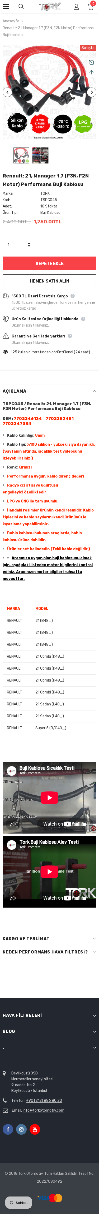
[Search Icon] (26, 6)
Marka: (8, 193)
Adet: (7, 206)
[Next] (91, 92)
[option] (49, 92)
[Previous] (7, 92)
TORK (45, 193)
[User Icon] (76, 7)
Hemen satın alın (49, 281)
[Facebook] (8, 1129)
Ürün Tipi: (10, 212)
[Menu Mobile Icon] (6, 6)
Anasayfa (11, 21)
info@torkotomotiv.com (43, 1110)
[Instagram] (21, 1129)
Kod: (6, 200)
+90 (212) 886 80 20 (44, 1100)
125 (14, 352)
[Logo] (50, 6)
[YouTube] (35, 1129)
